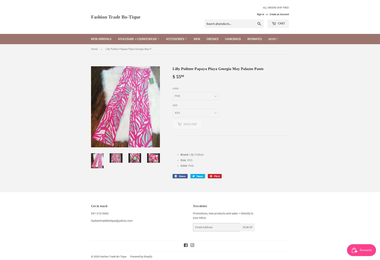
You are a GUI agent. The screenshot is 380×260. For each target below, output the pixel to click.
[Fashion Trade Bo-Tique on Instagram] (192, 245)
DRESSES (212, 39)
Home (94, 49)
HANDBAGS (233, 39)
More (272, 39)
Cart (281, 23)
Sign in (260, 14)
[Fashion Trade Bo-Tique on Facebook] (186, 245)
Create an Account (279, 14)
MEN (197, 39)
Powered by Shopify (141, 256)
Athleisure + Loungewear (137, 39)
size (175, 105)
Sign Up (247, 227)
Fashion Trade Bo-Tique (116, 17)
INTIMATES (254, 39)
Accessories (175, 39)
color (176, 88)
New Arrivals (101, 39)
